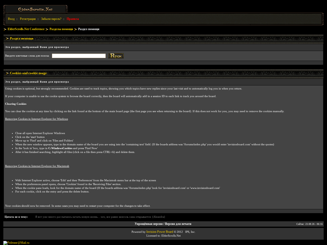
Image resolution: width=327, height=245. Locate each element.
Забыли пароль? (51, 19)
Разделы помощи (61, 29)
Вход (11, 19)
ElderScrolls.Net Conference (26, 29)
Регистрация (28, 19)
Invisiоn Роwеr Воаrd (159, 232)
